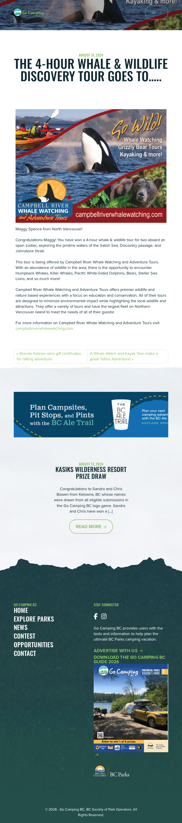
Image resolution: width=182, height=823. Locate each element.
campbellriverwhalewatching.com (44, 328)
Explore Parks (34, 620)
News (21, 628)
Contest (25, 637)
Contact (25, 654)
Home (21, 611)
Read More (88, 526)
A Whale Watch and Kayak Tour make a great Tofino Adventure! (124, 356)
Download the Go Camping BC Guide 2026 (129, 660)
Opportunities (33, 646)
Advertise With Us (116, 650)
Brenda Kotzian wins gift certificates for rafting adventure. (49, 356)
